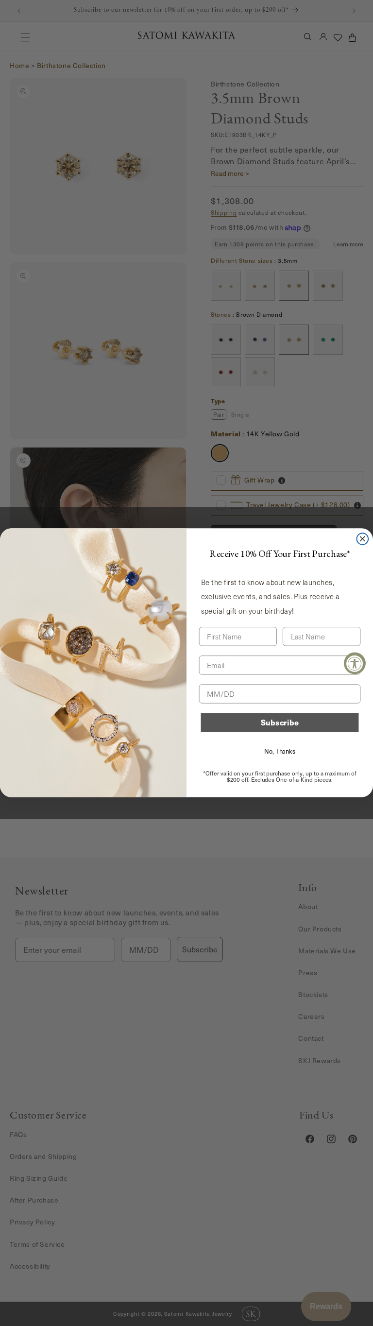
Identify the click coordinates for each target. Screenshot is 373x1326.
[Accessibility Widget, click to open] (355, 663)
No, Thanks (279, 751)
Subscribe (280, 722)
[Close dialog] (363, 539)
